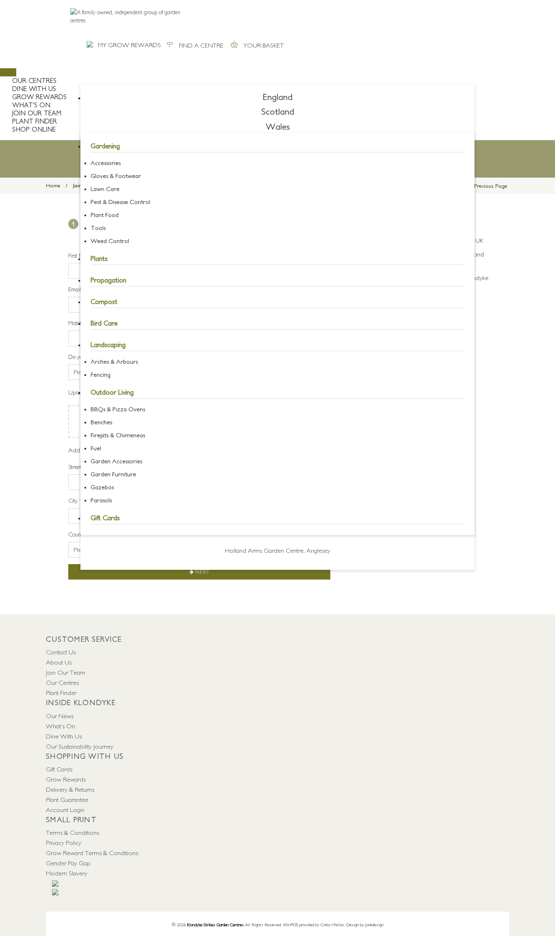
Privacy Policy (63, 842)
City (75, 500)
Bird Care (104, 323)
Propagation (108, 280)
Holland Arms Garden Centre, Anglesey (277, 550)
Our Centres (34, 80)
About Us (59, 662)
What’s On (60, 726)
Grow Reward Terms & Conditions (92, 852)
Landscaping (108, 344)
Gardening (105, 146)
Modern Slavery (66, 873)
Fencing (101, 374)
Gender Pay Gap (68, 863)
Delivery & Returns (70, 789)
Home (53, 185)
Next (202, 571)
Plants (99, 258)
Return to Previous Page (479, 186)
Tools (98, 227)
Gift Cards (105, 517)
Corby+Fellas (332, 924)
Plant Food (105, 214)
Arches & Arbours (114, 361)
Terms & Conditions (72, 832)
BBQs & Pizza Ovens (118, 409)
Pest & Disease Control (120, 201)
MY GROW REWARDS (129, 44)
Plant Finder (61, 692)
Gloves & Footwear (116, 175)
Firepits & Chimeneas (118, 435)
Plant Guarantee (67, 799)
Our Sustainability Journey (79, 746)
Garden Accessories (116, 461)
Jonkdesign (374, 924)
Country (79, 534)
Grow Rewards (66, 779)
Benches (101, 422)
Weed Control (110, 240)
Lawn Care (105, 188)
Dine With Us (64, 736)
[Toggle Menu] (8, 72)
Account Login (65, 809)
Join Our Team (65, 672)
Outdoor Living (112, 392)
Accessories (106, 162)
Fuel (96, 448)
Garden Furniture (113, 474)
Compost (104, 301)
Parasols (101, 500)
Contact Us (61, 652)
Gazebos (102, 487)
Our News (60, 715)
